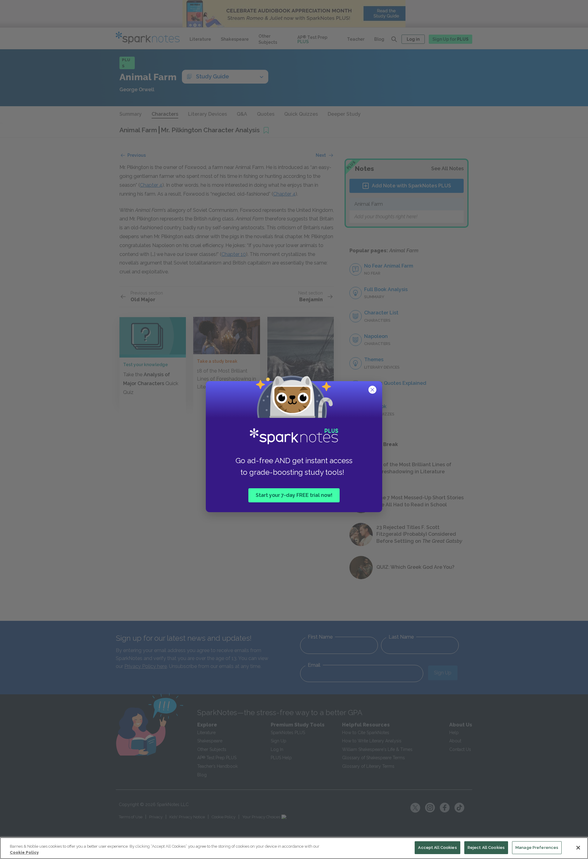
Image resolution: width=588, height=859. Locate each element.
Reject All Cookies (486, 847)
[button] (373, 390)
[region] (294, 848)
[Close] (578, 847)
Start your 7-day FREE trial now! (294, 495)
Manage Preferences (536, 847)
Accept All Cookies (437, 847)
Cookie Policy (24, 852)
